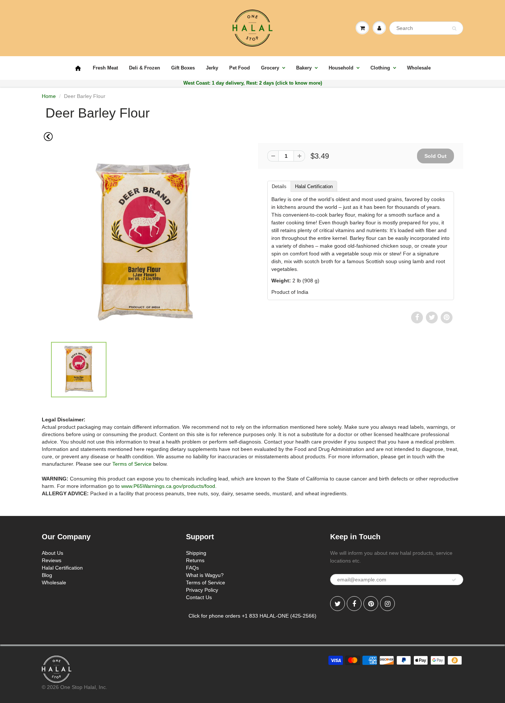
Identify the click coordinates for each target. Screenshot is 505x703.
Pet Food (239, 68)
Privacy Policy (202, 590)
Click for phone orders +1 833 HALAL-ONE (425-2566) (252, 616)
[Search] (454, 28)
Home (49, 96)
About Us (52, 553)
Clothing (380, 68)
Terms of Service (132, 464)
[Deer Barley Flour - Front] (144, 243)
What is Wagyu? (205, 575)
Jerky (212, 68)
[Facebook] (354, 603)
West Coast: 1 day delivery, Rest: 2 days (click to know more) (252, 83)
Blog (47, 575)
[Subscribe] (454, 580)
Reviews (51, 560)
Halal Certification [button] (314, 186)
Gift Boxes (183, 68)
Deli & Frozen (144, 68)
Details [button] (279, 186)
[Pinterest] (370, 603)
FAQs (192, 568)
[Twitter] (337, 603)
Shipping (196, 553)
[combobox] (426, 28)
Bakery (304, 68)
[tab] (279, 185)
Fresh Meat (105, 68)
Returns (195, 560)
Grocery (270, 68)
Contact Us (199, 597)
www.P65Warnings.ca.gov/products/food (168, 486)
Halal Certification (62, 568)
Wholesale (419, 68)
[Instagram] (387, 603)
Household (341, 68)
